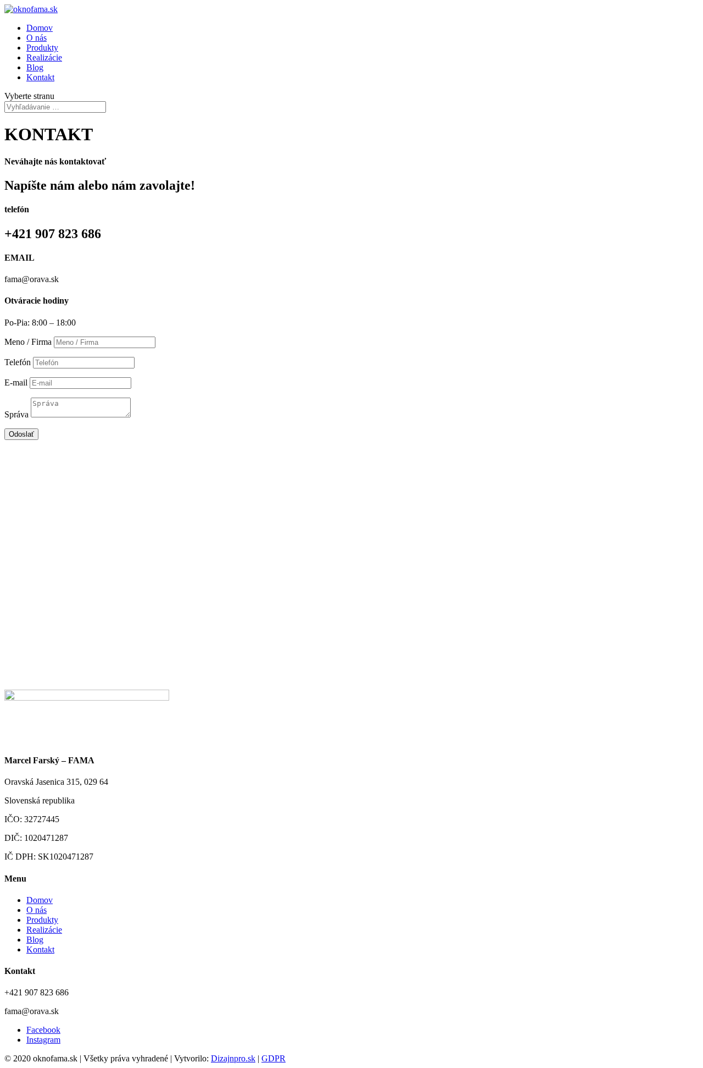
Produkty (42, 47)
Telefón (17, 362)
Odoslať (21, 434)
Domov (39, 27)
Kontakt (40, 77)
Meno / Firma (28, 341)
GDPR (273, 1058)
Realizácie (44, 57)
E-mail (15, 382)
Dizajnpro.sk (233, 1058)
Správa (16, 414)
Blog (34, 67)
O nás (36, 37)
